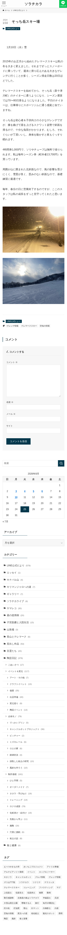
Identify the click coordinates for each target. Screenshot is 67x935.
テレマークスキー (29, 326)
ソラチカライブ (17, 601)
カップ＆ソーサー (47, 872)
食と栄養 (23, 918)
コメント (12, 362)
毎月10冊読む (49, 903)
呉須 (57, 898)
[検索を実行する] (61, 463)
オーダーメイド (19, 787)
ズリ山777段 (9, 882)
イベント (31, 872)
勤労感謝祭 (9, 898)
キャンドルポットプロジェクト (27, 729)
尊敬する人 (26, 903)
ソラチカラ (33, 4)
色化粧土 (35, 913)
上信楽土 (8, 893)
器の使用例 (15, 615)
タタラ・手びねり (21, 793)
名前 (9, 402)
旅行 (37, 903)
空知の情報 (45, 326)
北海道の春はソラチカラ (28, 898)
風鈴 (14, 918)
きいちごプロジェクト (33, 867)
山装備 (12, 629)
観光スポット (49, 913)
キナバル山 (15, 579)
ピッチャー (17, 735)
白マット (35, 908)
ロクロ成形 (17, 806)
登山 (25, 908)
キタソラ (8, 877)
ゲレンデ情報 (12, 326)
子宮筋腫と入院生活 (20, 622)
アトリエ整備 (53, 867)
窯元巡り (16, 703)
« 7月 (5, 521)
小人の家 (16, 748)
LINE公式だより (12, 29)
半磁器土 (47, 898)
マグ (58, 887)
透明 (60, 913)
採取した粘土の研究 (22, 761)
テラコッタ (49, 882)
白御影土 (47, 908)
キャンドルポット (23, 877)
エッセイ (13, 572)
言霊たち (14, 651)
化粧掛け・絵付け (21, 813)
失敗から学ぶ (18, 819)
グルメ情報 (40, 877)
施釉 (14, 825)
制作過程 (15, 774)
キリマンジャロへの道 (21, 587)
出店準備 (16, 697)
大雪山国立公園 (11, 903)
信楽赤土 (31, 893)
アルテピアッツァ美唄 (13, 872)
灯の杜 (7, 908)
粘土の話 (16, 838)
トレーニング (18, 800)
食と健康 (13, 845)
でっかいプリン (19, 722)
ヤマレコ (14, 608)
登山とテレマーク (18, 636)
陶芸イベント (18, 710)
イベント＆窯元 (18, 671)
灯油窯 (17, 908)
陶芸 (6, 918)
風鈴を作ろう (18, 768)
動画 (49, 893)
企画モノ (15, 716)
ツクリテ (36, 882)
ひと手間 (16, 780)
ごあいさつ (16, 665)
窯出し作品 (15, 644)
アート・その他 (19, 677)
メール (10, 414)
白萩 (57, 908)
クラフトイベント (21, 684)
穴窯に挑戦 (17, 832)
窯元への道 (22, 913)
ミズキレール (18, 742)
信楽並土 (19, 893)
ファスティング (46, 887)
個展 (14, 690)
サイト (9, 426)
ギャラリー (15, 594)
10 (16, 497)
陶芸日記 (15, 658)
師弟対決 (16, 755)
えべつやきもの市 (12, 867)
